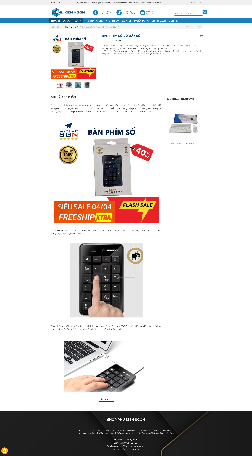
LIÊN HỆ (173, 21)
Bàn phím (90, 27)
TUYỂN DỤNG (141, 21)
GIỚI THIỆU (112, 21)
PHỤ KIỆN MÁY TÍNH (73, 27)
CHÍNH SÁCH (159, 21)
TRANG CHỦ (96, 21)
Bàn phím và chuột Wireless (184, 143)
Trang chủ (56, 27)
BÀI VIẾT (126, 21)
